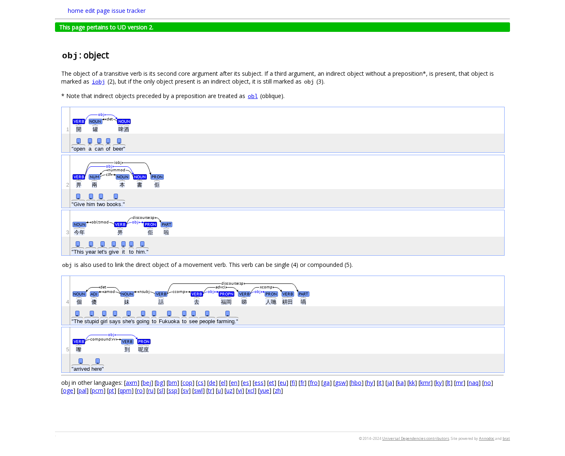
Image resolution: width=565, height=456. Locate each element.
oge (68, 390)
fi (293, 382)
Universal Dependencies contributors (415, 438)
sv (186, 390)
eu (283, 382)
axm (131, 382)
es (246, 382)
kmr (425, 382)
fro (314, 382)
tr (210, 390)
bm (172, 382)
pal (82, 390)
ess (258, 382)
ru (150, 390)
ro (140, 390)
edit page (97, 10)
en (234, 382)
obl (253, 96)
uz (229, 390)
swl (198, 390)
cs (200, 382)
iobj (98, 82)
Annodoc (486, 438)
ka (400, 382)
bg (159, 382)
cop (187, 382)
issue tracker (129, 10)
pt (111, 390)
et (271, 382)
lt (448, 382)
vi (240, 390)
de (212, 382)
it (380, 382)
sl (161, 390)
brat (506, 438)
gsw (340, 382)
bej (147, 382)
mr (459, 382)
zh (278, 390)
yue (264, 390)
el (223, 382)
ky (439, 382)
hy (370, 382)
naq (474, 382)
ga (326, 382)
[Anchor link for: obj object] (113, 54)
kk (412, 382)
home (76, 10)
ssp (172, 390)
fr (302, 382)
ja (389, 382)
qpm (126, 390)
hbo (356, 382)
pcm (97, 390)
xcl (250, 390)
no (487, 382)
